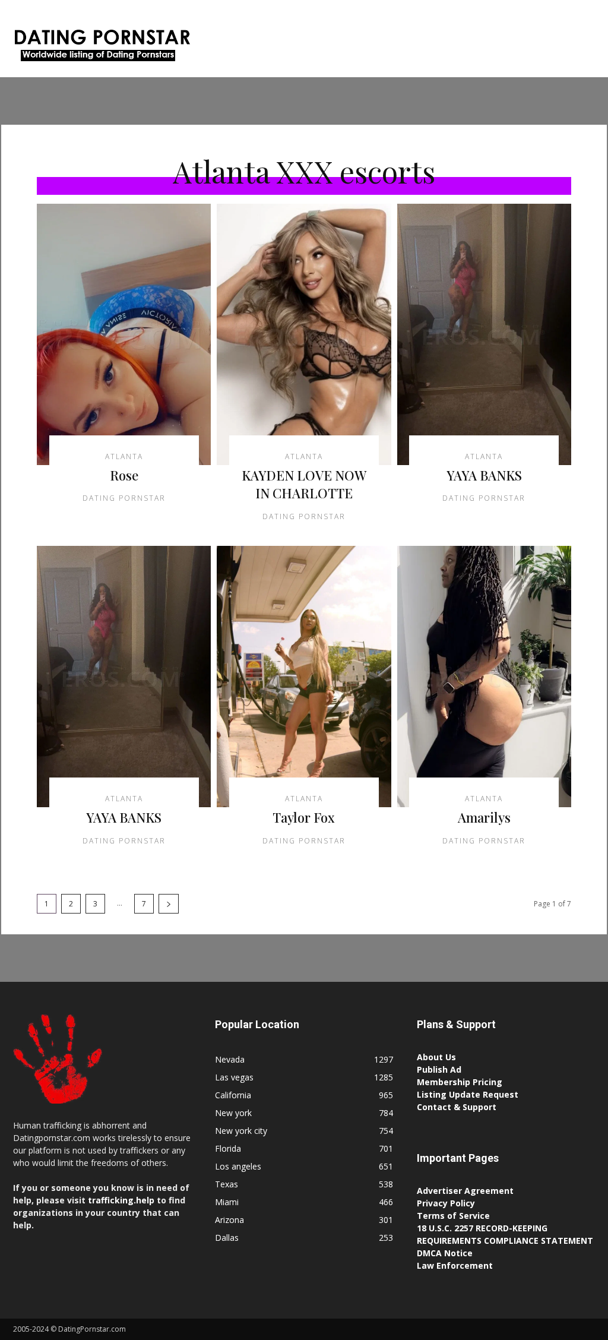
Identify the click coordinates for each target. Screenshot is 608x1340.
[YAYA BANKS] (484, 334)
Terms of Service (453, 1215)
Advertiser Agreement (465, 1190)
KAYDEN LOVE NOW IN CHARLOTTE (304, 484)
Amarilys (484, 817)
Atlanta (124, 456)
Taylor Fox (304, 817)
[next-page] (169, 904)
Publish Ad (439, 1069)
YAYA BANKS (484, 475)
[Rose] (124, 334)
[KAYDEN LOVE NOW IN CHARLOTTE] (304, 334)
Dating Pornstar (124, 498)
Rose (124, 475)
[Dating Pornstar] (101, 47)
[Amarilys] (484, 676)
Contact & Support (456, 1107)
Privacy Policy (446, 1203)
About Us (436, 1057)
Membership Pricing (459, 1082)
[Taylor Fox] (304, 676)
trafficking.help (121, 1200)
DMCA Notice (445, 1253)
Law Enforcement (455, 1265)
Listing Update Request (467, 1094)
